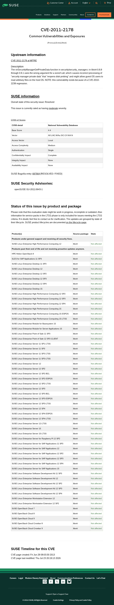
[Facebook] (51, 581)
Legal (20, 578)
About (52, 578)
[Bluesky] (69, 581)
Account (74, 3)
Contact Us (90, 15)
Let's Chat (101, 578)
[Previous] (51, 43)
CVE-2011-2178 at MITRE (24, 60)
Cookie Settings (58, 600)
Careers (13, 578)
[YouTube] (45, 581)
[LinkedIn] (63, 581)
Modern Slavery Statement (36, 578)
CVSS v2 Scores (18, 120)
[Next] (64, 43)
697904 (36, 174)
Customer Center (57, 3)
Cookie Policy (86, 600)
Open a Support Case (60, 594)
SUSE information (25, 96)
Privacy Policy (74, 600)
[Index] (58, 43)
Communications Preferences (70, 578)
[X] (57, 581)
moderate (53, 108)
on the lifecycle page (76, 222)
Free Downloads (104, 15)
